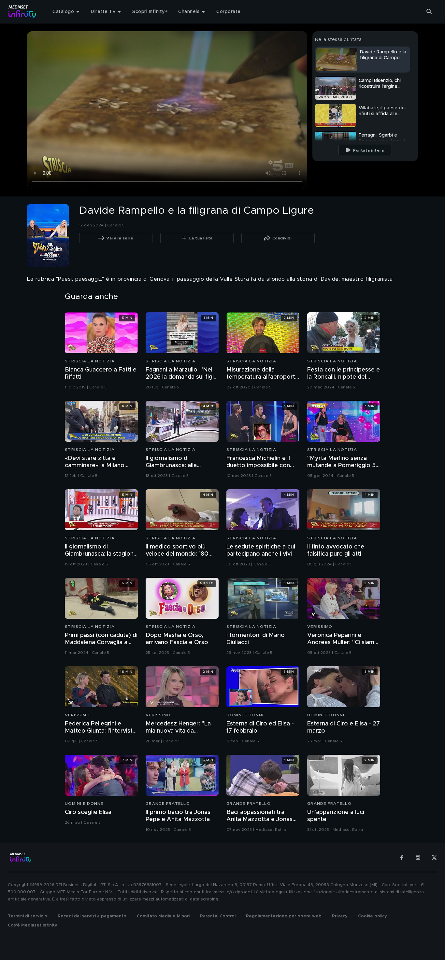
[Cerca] (429, 12)
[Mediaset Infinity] (22, 11)
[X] (434, 857)
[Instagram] (418, 857)
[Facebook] (402, 857)
